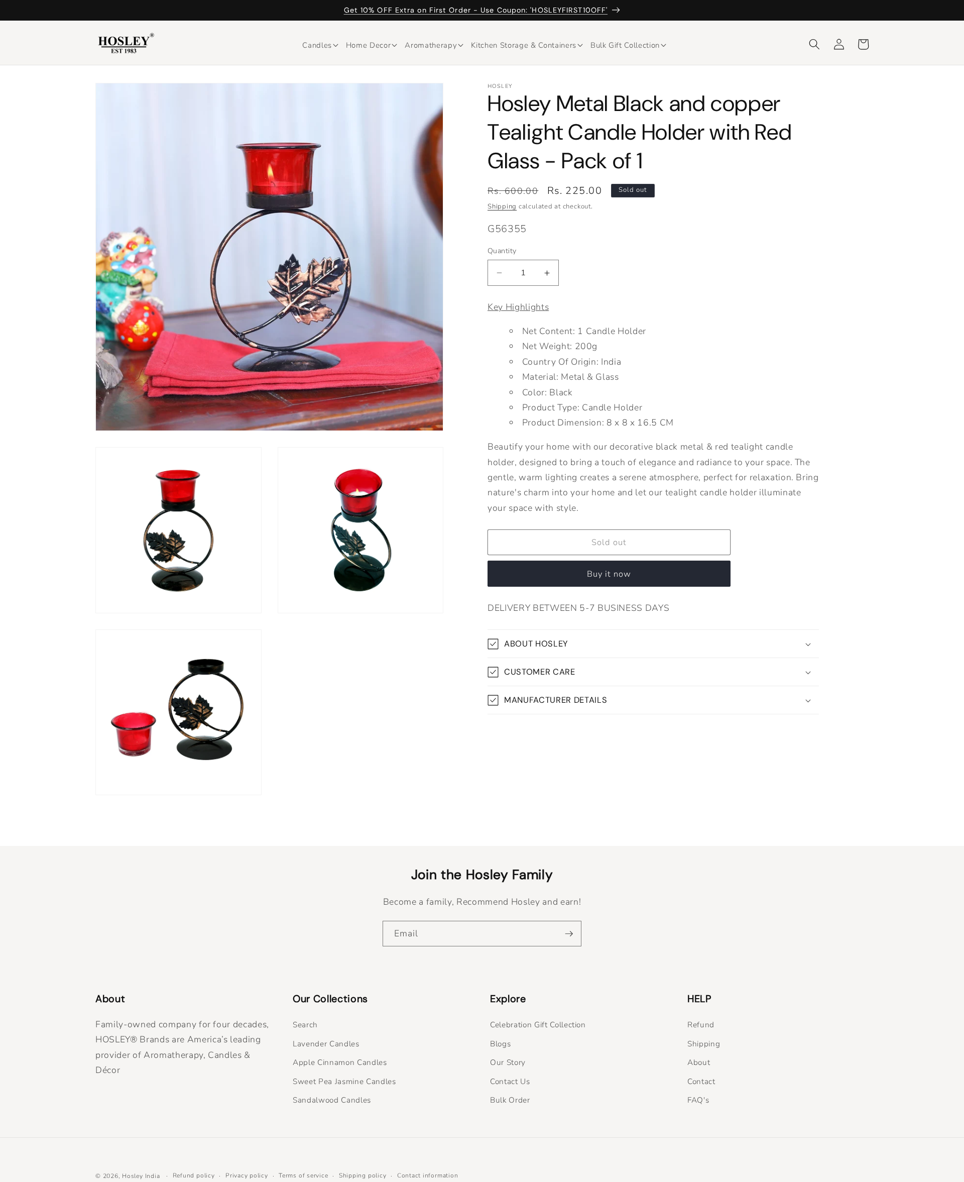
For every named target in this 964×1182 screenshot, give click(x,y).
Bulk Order (510, 1100)
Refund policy (194, 1176)
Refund (700, 1024)
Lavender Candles (326, 1043)
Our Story (508, 1062)
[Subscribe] (569, 934)
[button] (317, 45)
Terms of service (303, 1176)
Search (305, 1024)
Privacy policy (246, 1176)
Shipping (502, 206)
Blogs (500, 1043)
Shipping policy (363, 1176)
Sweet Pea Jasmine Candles (344, 1081)
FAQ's (698, 1100)
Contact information (427, 1176)
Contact (701, 1081)
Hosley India (141, 1176)
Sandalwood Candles (332, 1100)
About (698, 1062)
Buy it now (609, 574)
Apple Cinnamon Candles (340, 1062)
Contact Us (510, 1081)
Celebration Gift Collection (538, 1024)
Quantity (502, 251)
